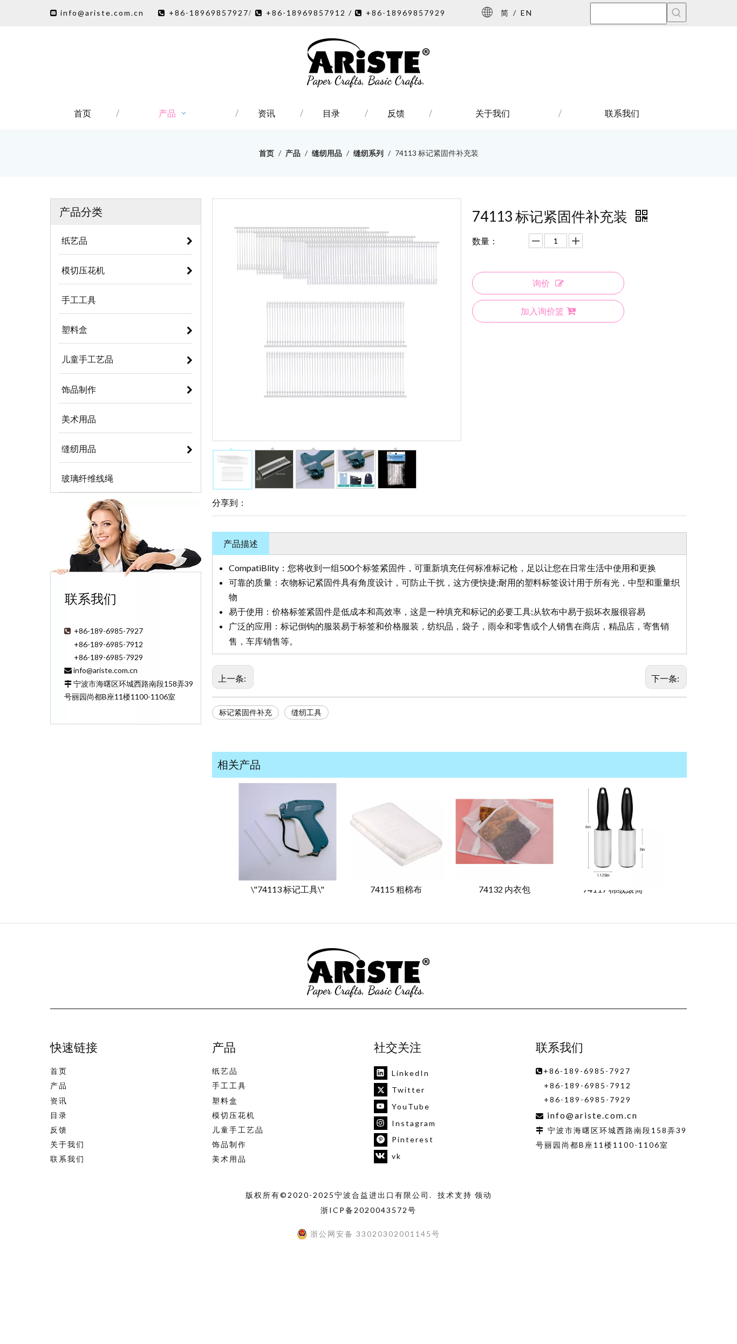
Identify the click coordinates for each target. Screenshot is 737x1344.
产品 (58, 1085)
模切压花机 (233, 1115)
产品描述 (240, 543)
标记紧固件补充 (245, 712)
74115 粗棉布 (396, 889)
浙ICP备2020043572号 (368, 1210)
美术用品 (229, 1158)
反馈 (58, 1129)
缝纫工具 (306, 712)
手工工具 (229, 1085)
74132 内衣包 (504, 889)
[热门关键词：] (676, 12)
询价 (541, 283)
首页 (58, 1070)
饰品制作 (229, 1144)
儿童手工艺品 (238, 1129)
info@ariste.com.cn (102, 12)
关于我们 (67, 1144)
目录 (58, 1115)
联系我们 (67, 1158)
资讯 (58, 1100)
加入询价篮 (542, 311)
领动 (483, 1194)
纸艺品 (225, 1070)
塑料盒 (225, 1100)
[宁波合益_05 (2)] (368, 973)
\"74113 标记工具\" (287, 889)
